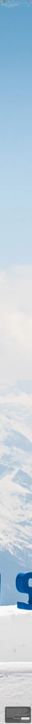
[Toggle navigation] (28, 5)
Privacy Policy (16, 718)
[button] (29, 1)
